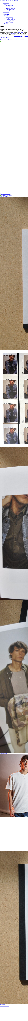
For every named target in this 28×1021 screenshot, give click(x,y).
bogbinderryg (13, 33)
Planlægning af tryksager (18, 39)
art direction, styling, (18, 36)
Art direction (3, 39)
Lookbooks (9, 39)
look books (20, 32)
